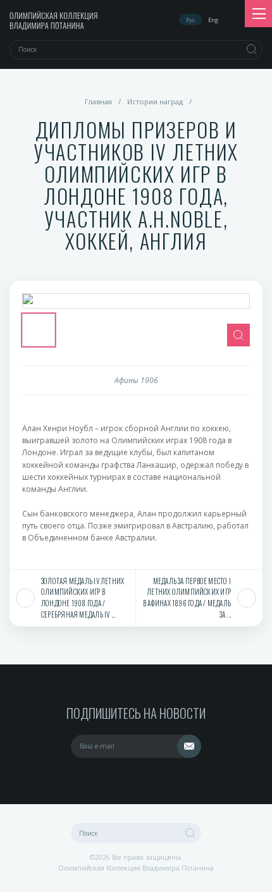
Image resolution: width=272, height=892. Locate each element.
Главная (98, 101)
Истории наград (155, 101)
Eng (213, 20)
